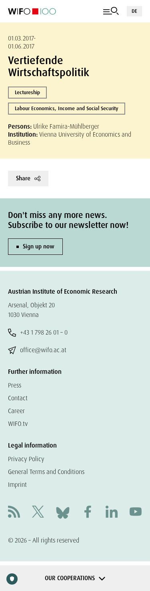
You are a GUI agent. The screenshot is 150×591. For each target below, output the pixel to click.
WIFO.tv (18, 424)
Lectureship (27, 92)
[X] (38, 512)
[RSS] (14, 512)
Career (16, 411)
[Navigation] (111, 11)
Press (14, 385)
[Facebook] (88, 512)
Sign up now (38, 246)
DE (134, 11)
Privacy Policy (26, 459)
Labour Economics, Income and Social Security (66, 108)
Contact (18, 398)
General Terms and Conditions (46, 472)
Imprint (17, 484)
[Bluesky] (63, 512)
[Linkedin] (112, 512)
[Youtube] (136, 512)
